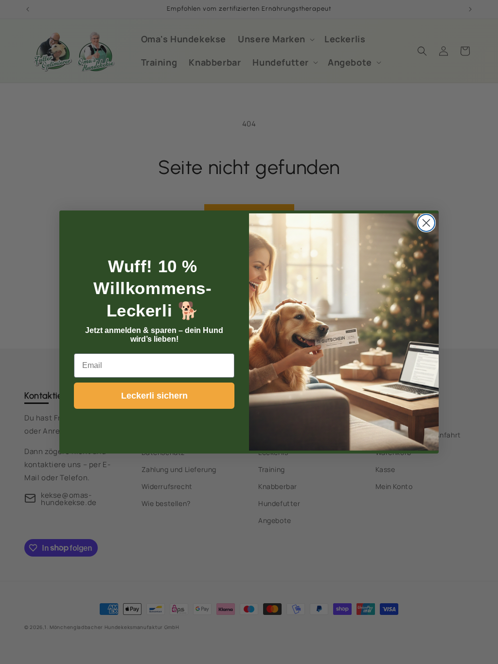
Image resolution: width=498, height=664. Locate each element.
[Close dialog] (426, 222)
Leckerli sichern (154, 396)
